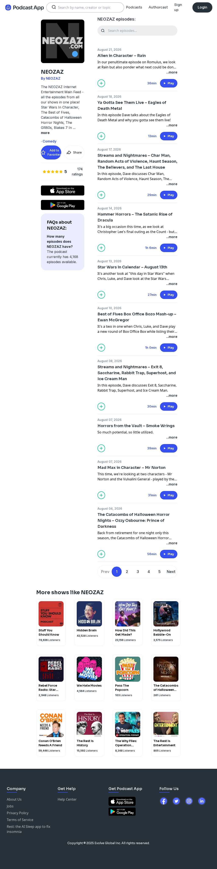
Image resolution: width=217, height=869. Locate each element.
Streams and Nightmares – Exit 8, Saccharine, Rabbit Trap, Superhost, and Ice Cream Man (136, 373)
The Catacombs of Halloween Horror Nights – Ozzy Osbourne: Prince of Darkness (133, 520)
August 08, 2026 (109, 361)
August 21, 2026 (109, 49)
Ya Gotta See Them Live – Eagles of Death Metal (131, 105)
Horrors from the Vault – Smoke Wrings (136, 425)
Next (171, 571)
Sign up (178, 7)
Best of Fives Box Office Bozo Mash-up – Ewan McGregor (136, 317)
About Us (14, 799)
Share (77, 152)
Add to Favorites (54, 152)
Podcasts (134, 7)
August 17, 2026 (109, 149)
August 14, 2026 (109, 208)
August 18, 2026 (109, 96)
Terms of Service (20, 819)
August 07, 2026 (109, 420)
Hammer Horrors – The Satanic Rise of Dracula (134, 217)
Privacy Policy (17, 813)
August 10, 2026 (109, 308)
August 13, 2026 (109, 261)
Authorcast (158, 7)
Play (171, 83)
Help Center (67, 799)
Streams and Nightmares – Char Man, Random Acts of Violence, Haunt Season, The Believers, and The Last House (137, 161)
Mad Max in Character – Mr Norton (131, 467)
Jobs (10, 806)
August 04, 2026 (109, 508)
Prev (105, 571)
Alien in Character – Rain (121, 55)
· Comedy (48, 141)
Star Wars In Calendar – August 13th (132, 267)
